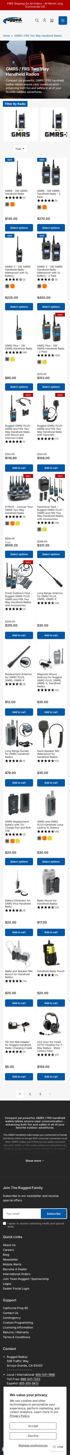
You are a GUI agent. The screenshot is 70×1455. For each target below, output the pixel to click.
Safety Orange (12, 204)
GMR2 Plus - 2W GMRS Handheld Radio (18, 347)
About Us (9, 1245)
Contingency (12, 1318)
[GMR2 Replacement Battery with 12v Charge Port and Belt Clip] (19, 804)
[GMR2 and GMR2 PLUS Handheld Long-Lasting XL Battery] (51, 804)
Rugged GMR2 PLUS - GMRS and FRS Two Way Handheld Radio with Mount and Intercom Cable (18, 431)
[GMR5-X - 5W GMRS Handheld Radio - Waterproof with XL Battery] (19, 249)
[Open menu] (63, 20)
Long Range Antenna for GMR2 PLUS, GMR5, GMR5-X (49, 596)
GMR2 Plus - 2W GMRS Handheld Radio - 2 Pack (50, 348)
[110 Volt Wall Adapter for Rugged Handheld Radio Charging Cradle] (19, 1025)
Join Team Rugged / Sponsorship (26, 1279)
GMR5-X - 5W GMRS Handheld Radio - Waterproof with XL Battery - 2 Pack (49, 271)
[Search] (37, 20)
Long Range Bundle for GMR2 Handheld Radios (17, 753)
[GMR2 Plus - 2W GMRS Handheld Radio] (19, 328)
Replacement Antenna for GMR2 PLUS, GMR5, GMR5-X (18, 677)
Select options (19, 227)
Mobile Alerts (12, 1264)
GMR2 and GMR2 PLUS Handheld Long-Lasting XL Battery (50, 824)
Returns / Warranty (16, 1332)
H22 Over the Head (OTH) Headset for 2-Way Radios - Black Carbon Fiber (50, 1046)
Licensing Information (18, 1327)
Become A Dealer (15, 1269)
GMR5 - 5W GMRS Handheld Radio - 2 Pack (48, 193)
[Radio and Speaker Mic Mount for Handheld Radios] (19, 954)
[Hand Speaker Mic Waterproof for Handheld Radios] (51, 734)
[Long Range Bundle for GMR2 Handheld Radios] (19, 734)
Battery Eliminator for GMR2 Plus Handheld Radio (18, 903)
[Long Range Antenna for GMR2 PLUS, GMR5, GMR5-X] (51, 576)
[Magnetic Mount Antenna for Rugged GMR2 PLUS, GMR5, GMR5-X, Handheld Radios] (51, 657)
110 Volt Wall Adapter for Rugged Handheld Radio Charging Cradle (18, 1044)
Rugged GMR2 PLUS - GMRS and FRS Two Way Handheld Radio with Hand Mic (50, 430)
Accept (33, 1426)
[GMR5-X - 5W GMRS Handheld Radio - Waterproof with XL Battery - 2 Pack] (51, 249)
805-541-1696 (45, 1374)
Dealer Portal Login (16, 1288)
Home (6, 35)
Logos (7, 1284)
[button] (19, 197)
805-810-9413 (28, 1383)
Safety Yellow (12, 359)
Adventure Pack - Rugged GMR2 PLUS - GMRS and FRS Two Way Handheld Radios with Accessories (50, 512)
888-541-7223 (30, 1379)
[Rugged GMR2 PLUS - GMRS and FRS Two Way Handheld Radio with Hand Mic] (51, 409)
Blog (6, 1254)
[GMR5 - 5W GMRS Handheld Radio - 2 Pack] (51, 173)
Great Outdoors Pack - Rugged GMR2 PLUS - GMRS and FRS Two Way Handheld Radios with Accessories (18, 599)
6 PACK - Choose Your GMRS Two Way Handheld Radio (19, 509)
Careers (8, 1250)
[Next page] (50, 1094)
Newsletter (10, 1259)
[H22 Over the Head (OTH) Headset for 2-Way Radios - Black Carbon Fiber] (51, 1025)
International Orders (17, 1274)
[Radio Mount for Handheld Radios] (51, 883)
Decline (33, 1436)
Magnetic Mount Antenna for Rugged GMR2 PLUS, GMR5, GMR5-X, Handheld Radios (49, 680)
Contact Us (10, 1313)
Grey (7, 204)
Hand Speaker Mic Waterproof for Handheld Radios (48, 753)
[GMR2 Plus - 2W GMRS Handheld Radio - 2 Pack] (51, 328)
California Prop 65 (15, 1308)
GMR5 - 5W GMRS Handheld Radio (16, 192)
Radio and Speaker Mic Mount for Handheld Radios (19, 974)
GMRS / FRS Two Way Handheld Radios (38, 35)
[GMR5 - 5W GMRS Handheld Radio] (19, 173)
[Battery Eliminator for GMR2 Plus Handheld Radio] (19, 883)
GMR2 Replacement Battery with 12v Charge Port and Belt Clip (17, 826)
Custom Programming (18, 1322)
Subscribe (53, 1213)
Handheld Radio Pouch (51, 971)
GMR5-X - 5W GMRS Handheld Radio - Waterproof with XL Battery (17, 271)
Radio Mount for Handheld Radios (47, 902)
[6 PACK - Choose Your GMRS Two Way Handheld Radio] (19, 490)
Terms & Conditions (16, 1337)
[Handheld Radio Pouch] (51, 954)
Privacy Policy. (20, 1416)
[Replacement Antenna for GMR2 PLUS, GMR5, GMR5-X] (19, 657)
